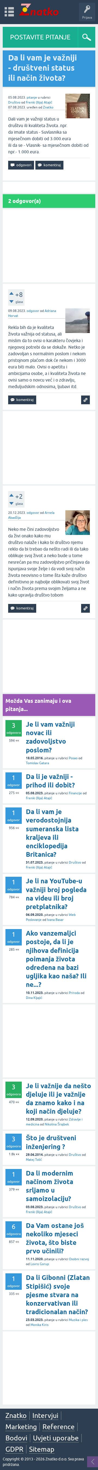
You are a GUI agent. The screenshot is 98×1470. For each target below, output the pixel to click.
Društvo (14, 102)
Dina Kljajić (34, 998)
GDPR (14, 1449)
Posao (73, 758)
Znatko (48, 107)
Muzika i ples (78, 1320)
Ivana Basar (55, 920)
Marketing (21, 1427)
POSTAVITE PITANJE (40, 37)
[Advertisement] (49, 246)
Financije (75, 793)
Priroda (74, 993)
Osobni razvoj (79, 1259)
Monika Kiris (39, 1325)
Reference (58, 1427)
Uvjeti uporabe (56, 1438)
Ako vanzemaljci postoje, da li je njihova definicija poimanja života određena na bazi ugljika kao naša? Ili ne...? (56, 958)
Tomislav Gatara (37, 763)
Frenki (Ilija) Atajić (39, 102)
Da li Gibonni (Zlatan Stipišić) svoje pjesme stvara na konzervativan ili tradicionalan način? (58, 1295)
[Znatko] (39, 9)
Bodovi (16, 1438)
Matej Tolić (34, 1160)
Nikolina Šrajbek (57, 1124)
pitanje (32, 97)
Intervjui (45, 1415)
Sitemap (41, 1449)
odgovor (33, 311)
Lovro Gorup (39, 1264)
